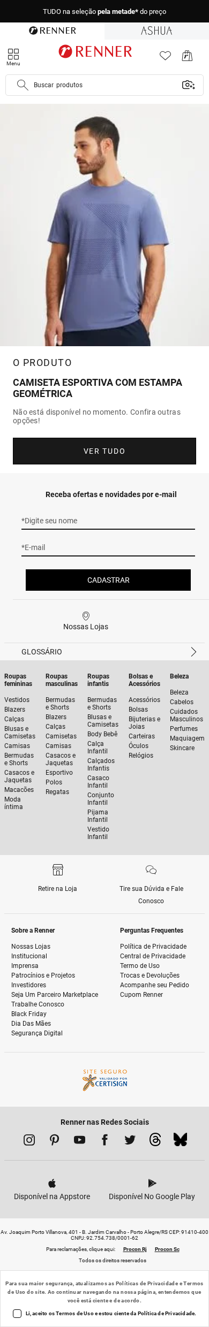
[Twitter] (130, 1141)
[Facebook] (104, 1141)
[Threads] (155, 1142)
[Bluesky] (180, 1142)
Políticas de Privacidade (147, 1283)
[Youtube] (79, 1141)
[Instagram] (29, 1141)
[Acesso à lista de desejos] (165, 59)
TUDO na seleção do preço (104, 11)
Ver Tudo (104, 451)
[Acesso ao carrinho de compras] (187, 59)
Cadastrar (108, 580)
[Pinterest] (54, 1141)
